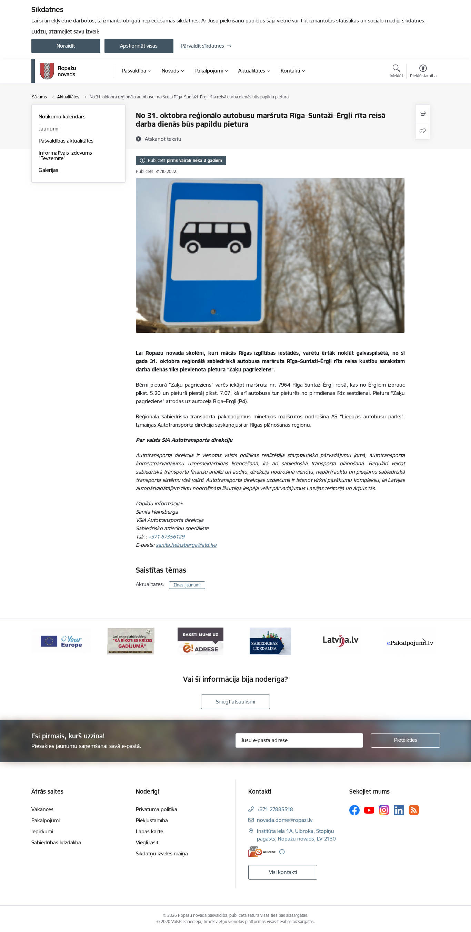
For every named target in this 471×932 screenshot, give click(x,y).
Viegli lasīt (147, 842)
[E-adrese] (262, 851)
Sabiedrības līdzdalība (56, 842)
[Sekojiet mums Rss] (414, 810)
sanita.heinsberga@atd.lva (186, 545)
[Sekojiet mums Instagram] (384, 810)
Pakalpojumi (45, 820)
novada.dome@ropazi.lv (284, 820)
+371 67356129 (166, 536)
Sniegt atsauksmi (235, 701)
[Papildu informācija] (281, 851)
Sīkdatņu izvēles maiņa (162, 853)
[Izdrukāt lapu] (422, 113)
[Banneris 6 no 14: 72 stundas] (130, 641)
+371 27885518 (275, 809)
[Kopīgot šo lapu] (422, 130)
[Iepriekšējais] (47, 641)
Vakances (42, 809)
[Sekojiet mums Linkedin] (399, 810)
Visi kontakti (283, 872)
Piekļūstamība (152, 820)
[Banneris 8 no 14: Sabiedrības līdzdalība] (270, 641)
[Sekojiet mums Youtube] (369, 810)
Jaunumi (48, 128)
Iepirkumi (42, 831)
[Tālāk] (424, 641)
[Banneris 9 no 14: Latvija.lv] (340, 641)
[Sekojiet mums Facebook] (354, 810)
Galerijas (48, 170)
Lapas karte (149, 831)
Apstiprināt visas (139, 45)
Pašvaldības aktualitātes (66, 140)
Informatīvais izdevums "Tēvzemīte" (65, 155)
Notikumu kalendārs (62, 116)
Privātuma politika (156, 809)
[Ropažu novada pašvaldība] (58, 71)
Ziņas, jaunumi (187, 585)
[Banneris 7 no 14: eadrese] (200, 641)
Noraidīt (66, 45)
